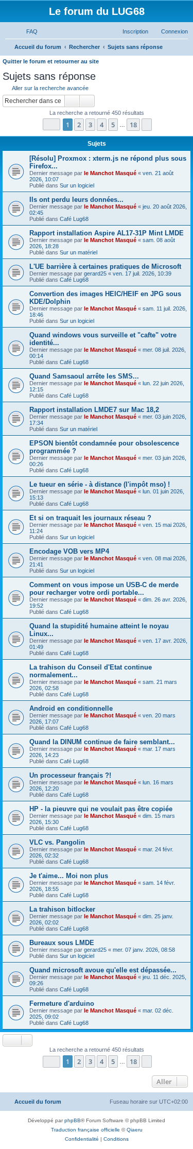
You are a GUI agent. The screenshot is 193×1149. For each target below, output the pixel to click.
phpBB (72, 1120)
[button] (51, 124)
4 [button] (101, 124)
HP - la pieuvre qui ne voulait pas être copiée (100, 809)
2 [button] (79, 124)
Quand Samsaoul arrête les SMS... (84, 376)
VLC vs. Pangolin (57, 842)
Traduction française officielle (85, 1130)
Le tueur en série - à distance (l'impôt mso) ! (99, 484)
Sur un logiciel (77, 185)
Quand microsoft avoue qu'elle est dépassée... (103, 970)
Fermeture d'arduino (61, 1003)
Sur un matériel (78, 252)
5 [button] (113, 124)
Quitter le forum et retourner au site (51, 61)
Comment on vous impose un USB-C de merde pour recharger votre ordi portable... (104, 588)
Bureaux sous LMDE (61, 943)
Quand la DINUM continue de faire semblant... (102, 742)
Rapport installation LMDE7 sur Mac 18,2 (94, 410)
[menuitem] (27, 31)
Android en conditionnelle (71, 708)
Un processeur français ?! (70, 775)
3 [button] (90, 124)
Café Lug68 (74, 219)
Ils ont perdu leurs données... (76, 199)
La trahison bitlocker (62, 909)
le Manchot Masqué (110, 173)
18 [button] (133, 124)
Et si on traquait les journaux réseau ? (90, 518)
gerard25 (95, 273)
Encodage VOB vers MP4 (69, 551)
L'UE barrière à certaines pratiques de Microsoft (105, 266)
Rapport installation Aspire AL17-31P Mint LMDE (106, 233)
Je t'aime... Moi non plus (68, 876)
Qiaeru (135, 1130)
